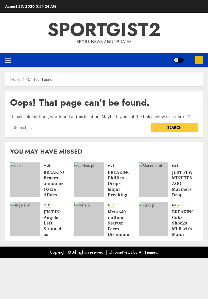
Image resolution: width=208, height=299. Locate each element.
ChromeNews (120, 252)
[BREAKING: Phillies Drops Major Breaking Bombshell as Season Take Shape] (89, 179)
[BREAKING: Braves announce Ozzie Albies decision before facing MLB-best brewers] (25, 179)
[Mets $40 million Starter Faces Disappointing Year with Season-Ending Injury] (89, 219)
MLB (47, 166)
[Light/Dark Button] (179, 60)
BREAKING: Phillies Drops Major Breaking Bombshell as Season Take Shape (119, 195)
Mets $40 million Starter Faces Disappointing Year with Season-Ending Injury (123, 234)
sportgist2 (104, 29)
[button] (8, 60)
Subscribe (199, 60)
